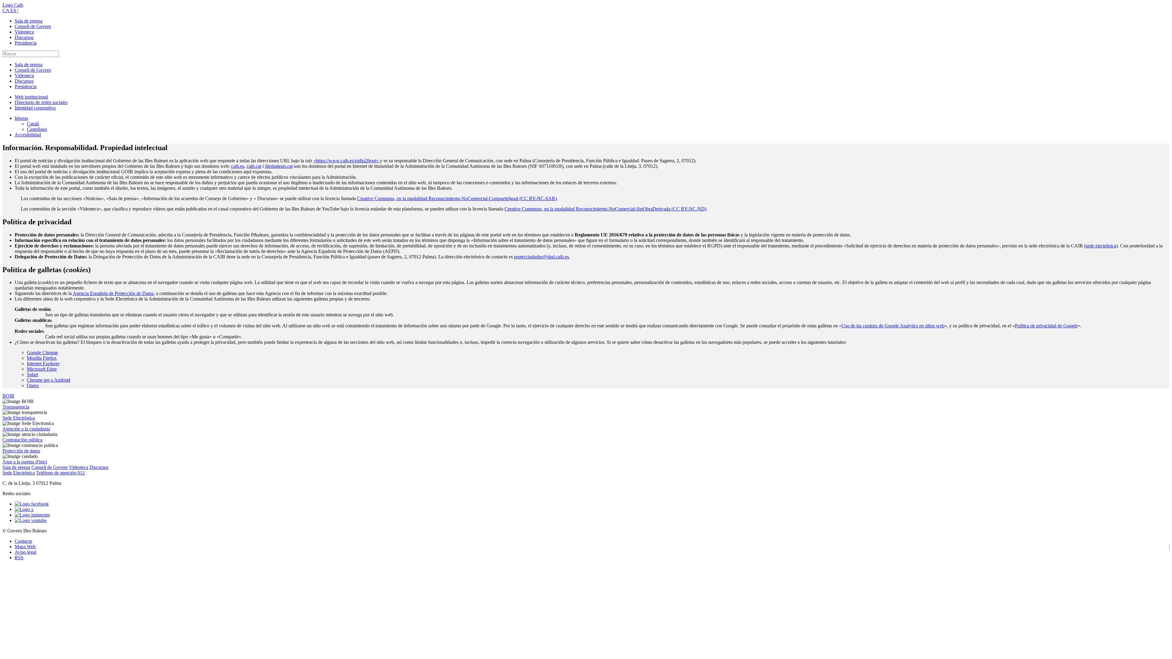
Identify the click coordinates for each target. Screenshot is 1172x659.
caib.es (237, 166)
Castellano (37, 129)
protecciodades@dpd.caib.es (541, 256)
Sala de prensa (28, 20)
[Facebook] (32, 503)
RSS (19, 557)
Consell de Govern (33, 26)
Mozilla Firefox (42, 358)
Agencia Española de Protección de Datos (113, 293)
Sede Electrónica (18, 417)
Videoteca (24, 31)
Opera (33, 385)
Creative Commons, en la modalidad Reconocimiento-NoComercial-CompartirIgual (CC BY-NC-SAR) (457, 198)
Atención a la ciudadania (26, 428)
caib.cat (254, 166)
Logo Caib (12, 5)
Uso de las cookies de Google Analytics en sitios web (892, 325)
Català (33, 123)
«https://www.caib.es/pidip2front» (346, 160)
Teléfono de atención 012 (60, 472)
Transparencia (15, 406)
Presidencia (26, 42)
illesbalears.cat (279, 166)
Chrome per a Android (48, 380)
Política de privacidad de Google (1046, 325)
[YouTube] (31, 520)
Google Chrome (42, 352)
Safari (32, 374)
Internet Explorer (43, 363)
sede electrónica (1101, 245)
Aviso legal (25, 552)
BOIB (8, 395)
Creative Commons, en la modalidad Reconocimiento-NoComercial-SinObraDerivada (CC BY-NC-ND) (605, 208)
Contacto (23, 541)
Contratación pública (22, 439)
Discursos (24, 37)
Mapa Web (25, 546)
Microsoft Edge (42, 369)
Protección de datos (21, 450)
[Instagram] (32, 514)
